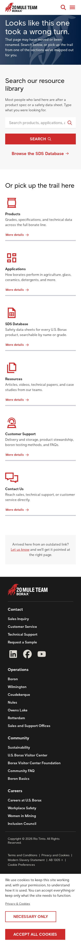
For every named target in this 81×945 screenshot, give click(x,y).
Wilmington (17, 687)
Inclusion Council (22, 824)
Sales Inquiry (18, 619)
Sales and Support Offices (29, 726)
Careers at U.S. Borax (24, 800)
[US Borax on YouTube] (41, 655)
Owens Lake (17, 710)
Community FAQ (21, 771)
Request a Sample (22, 642)
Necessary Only (30, 916)
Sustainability (19, 747)
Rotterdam (16, 718)
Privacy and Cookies (55, 855)
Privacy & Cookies (17, 904)
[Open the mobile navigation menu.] (72, 7)
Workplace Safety (22, 808)
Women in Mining (22, 816)
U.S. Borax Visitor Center (27, 755)
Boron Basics (18, 779)
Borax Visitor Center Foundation (34, 763)
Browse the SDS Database (38, 153)
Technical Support (22, 634)
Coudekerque (19, 695)
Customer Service (22, 627)
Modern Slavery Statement (26, 860)
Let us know (20, 550)
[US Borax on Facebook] (27, 655)
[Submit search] (69, 122)
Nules (12, 702)
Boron (13, 679)
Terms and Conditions (22, 855)
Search (38, 139)
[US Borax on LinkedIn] (13, 655)
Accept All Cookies (35, 934)
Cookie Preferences (21, 865)
